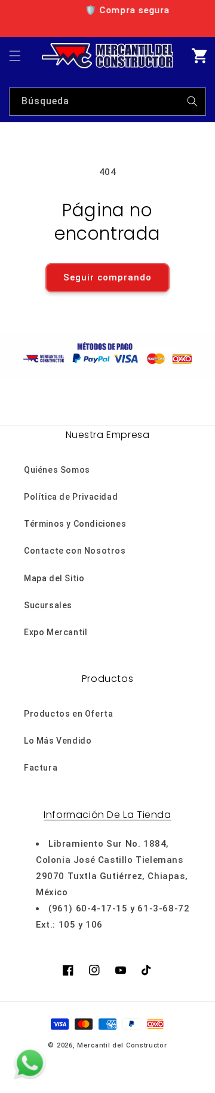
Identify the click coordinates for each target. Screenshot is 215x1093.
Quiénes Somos (57, 470)
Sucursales (48, 605)
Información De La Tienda (107, 815)
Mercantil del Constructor (122, 1045)
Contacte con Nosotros (75, 550)
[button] (15, 56)
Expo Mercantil (55, 632)
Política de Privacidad (71, 497)
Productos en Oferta (68, 713)
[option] (111, 10)
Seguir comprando (107, 277)
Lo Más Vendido (57, 740)
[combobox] (107, 101)
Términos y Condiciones (75, 524)
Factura (40, 767)
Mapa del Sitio (54, 578)
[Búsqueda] (192, 101)
